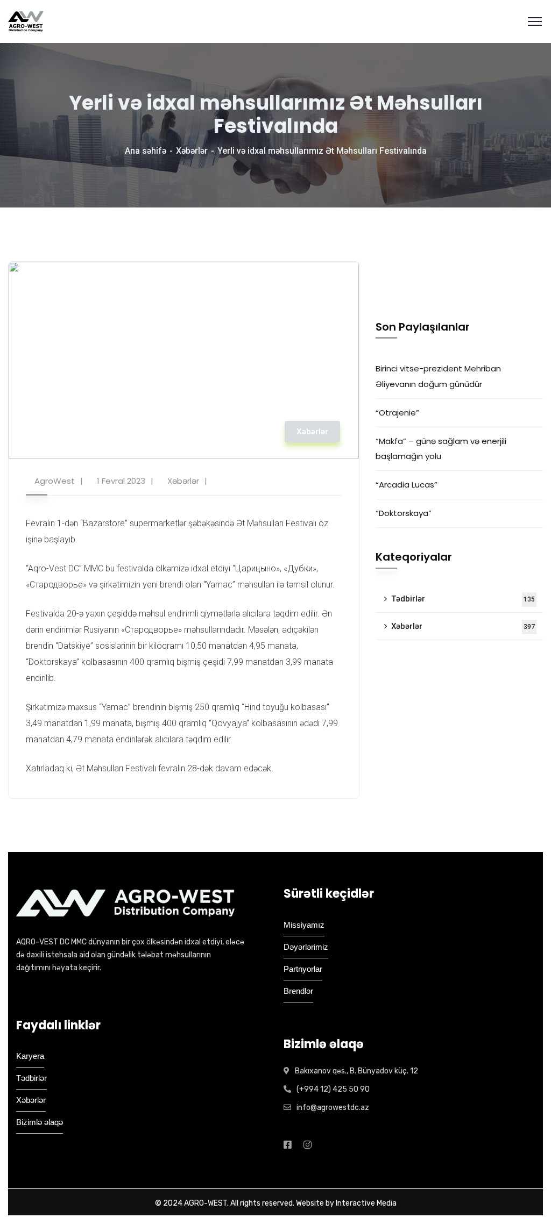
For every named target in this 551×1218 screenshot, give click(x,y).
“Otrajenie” (397, 412)
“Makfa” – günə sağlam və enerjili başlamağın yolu (441, 448)
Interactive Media (366, 1203)
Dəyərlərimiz (306, 946)
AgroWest (54, 480)
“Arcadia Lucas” (409, 484)
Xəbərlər (192, 151)
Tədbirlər (463, 599)
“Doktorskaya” (404, 513)
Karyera (30, 1056)
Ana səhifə (145, 151)
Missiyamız (304, 924)
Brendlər (298, 990)
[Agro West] (26, 21)
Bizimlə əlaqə (39, 1122)
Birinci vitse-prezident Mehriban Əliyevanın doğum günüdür (438, 376)
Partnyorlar (303, 968)
